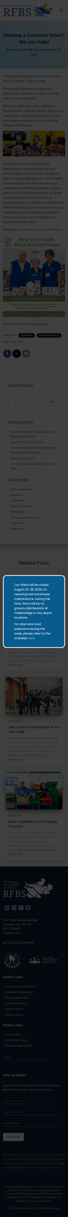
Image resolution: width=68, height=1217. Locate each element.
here (31, 638)
